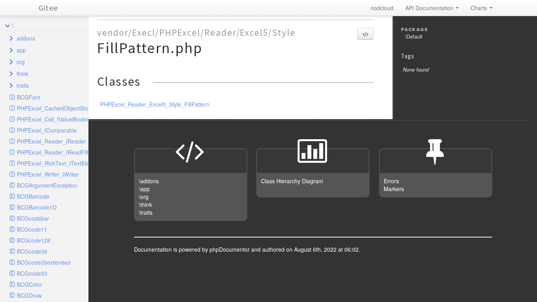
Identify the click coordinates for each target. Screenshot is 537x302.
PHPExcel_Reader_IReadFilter (52, 152)
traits (23, 85)
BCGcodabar (33, 218)
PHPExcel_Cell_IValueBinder (52, 119)
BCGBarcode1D (37, 207)
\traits (146, 212)
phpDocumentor (230, 249)
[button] (365, 34)
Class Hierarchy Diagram (292, 181)
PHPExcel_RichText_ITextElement (52, 163)
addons (26, 38)
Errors (391, 181)
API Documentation (430, 8)
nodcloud (382, 8)
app (21, 50)
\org (144, 197)
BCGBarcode (33, 196)
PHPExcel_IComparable (47, 130)
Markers (394, 189)
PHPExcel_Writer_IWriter (48, 174)
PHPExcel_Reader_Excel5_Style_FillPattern (155, 104)
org (21, 62)
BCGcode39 (32, 251)
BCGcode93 (32, 273)
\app (144, 189)
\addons (149, 181)
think (22, 73)
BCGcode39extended (43, 262)
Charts (480, 8)
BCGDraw (29, 295)
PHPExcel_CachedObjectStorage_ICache (52, 108)
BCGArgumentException (47, 185)
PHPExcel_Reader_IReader (51, 141)
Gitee (48, 8)
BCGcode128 (33, 240)
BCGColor (29, 284)
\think (145, 204)
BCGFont (28, 97)
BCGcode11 (32, 229)
